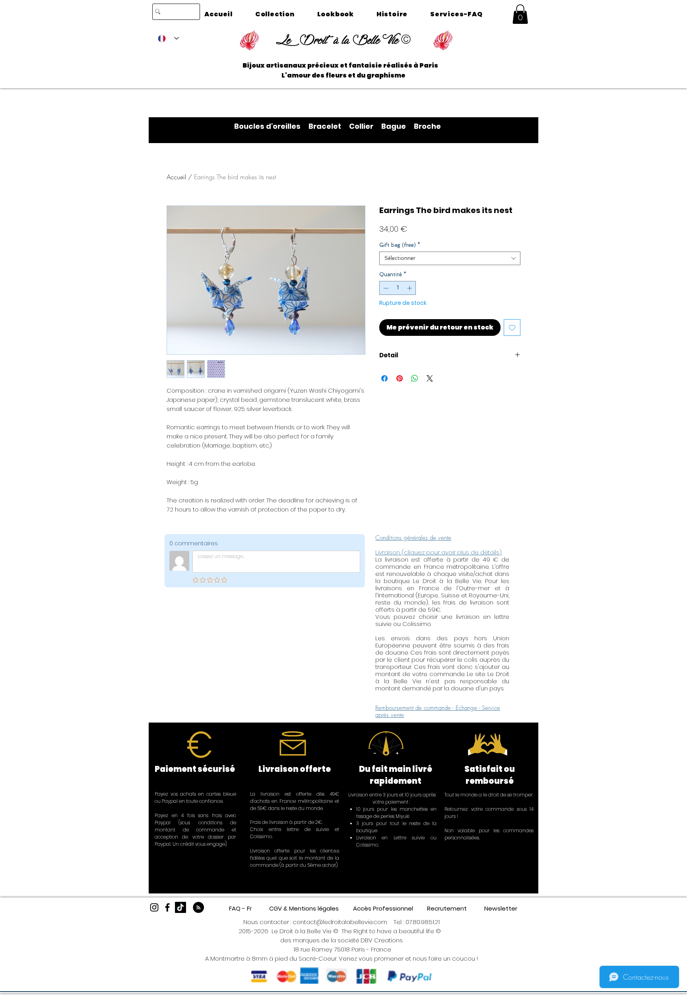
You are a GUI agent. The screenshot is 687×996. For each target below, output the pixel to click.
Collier (365, 126)
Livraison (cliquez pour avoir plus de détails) (438, 552)
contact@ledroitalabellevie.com (340, 922)
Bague (397, 126)
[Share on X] (430, 378)
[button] (520, 14)
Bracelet (329, 126)
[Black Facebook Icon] (167, 907)
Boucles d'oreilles (271, 126)
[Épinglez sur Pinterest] (399, 378)
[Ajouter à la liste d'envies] (512, 327)
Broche (427, 126)
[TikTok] (180, 907)
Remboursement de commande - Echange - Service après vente (437, 711)
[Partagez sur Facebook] (384, 378)
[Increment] (410, 288)
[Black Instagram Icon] (154, 907)
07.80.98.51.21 (423, 922)
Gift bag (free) (399, 245)
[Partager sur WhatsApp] (414, 378)
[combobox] (449, 258)
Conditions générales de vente (413, 538)
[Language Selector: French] (168, 38)
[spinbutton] (398, 288)
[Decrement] (385, 288)
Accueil (176, 176)
